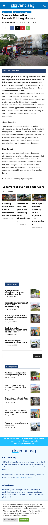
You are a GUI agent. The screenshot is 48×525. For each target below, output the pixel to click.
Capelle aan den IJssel (22, 12)
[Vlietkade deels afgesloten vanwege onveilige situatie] (35, 293)
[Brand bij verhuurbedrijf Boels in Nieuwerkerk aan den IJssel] (9, 197)
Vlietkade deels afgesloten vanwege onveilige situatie (14, 292)
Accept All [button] (24, 520)
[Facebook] (12, 28)
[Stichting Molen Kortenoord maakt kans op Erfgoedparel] (35, 331)
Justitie (10, 191)
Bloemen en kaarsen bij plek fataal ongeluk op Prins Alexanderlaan (23, 212)
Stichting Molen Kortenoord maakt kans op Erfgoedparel (16, 330)
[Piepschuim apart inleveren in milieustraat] (35, 343)
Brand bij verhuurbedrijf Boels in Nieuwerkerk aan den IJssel (9, 210)
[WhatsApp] (28, 28)
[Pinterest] (22, 28)
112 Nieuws (7, 12)
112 (4, 191)
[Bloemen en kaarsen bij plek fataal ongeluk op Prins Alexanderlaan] (24, 197)
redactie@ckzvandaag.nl (24, 477)
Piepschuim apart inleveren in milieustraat (16, 341)
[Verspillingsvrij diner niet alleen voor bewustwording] (35, 306)
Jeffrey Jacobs (9, 22)
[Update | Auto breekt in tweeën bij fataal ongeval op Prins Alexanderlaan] (39, 197)
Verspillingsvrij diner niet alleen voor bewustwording (15, 386)
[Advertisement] (24, 255)
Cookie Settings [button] (10, 520)
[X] (17, 28)
